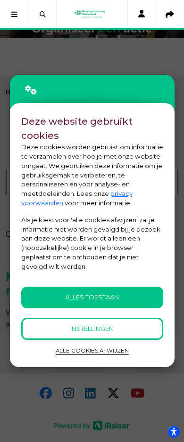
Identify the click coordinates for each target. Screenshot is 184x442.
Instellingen (92, 328)
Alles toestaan (92, 297)
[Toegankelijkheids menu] (173, 431)
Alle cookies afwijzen (92, 350)
